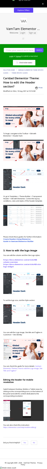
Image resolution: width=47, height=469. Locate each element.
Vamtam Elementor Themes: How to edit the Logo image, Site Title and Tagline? (22, 368)
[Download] (19, 239)
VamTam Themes (30, 463)
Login (11, 56)
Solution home (9, 70)
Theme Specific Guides (20, 73)
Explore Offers (23, 10)
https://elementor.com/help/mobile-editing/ (19, 427)
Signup (18, 56)
